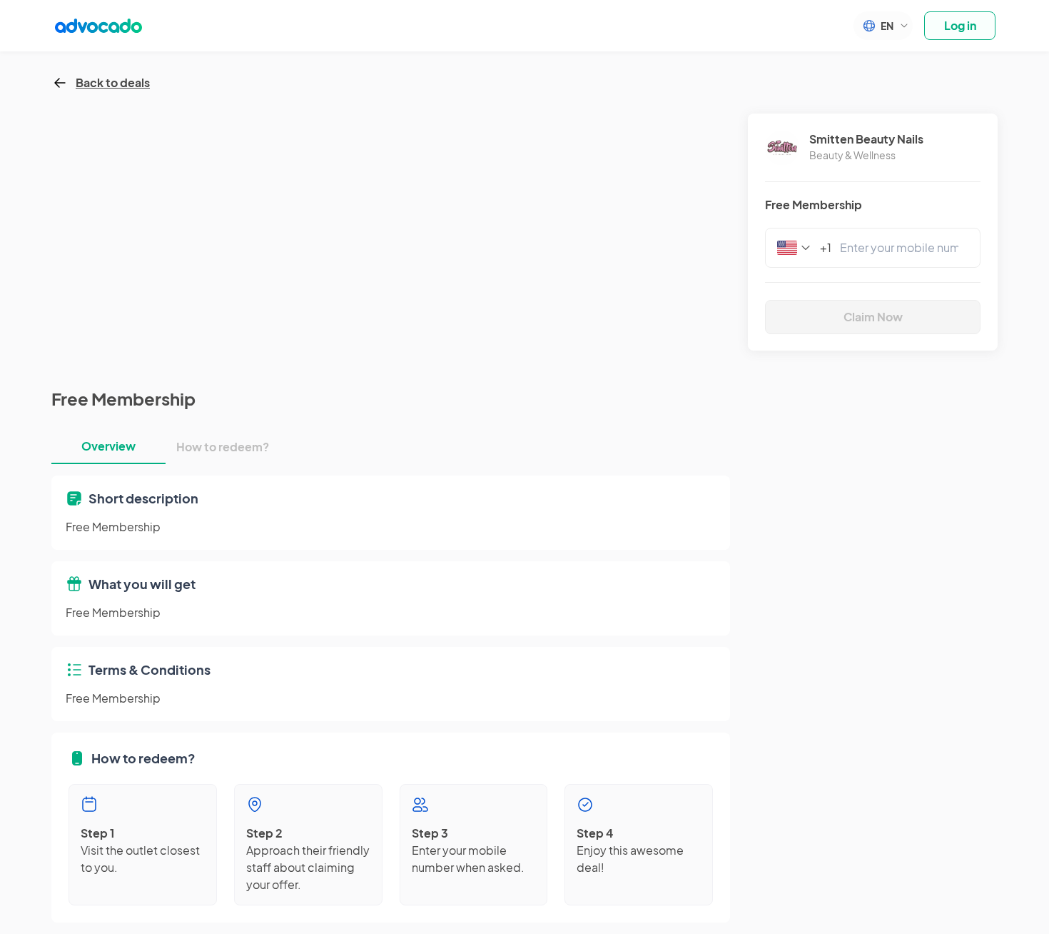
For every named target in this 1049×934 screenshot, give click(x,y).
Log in (960, 25)
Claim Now (873, 316)
